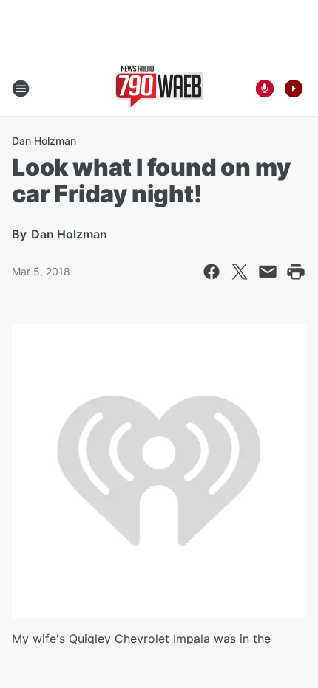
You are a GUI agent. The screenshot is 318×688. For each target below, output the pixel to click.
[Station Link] (159, 88)
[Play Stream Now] (293, 88)
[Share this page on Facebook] (211, 271)
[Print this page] (295, 271)
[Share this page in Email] (267, 271)
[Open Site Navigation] (21, 88)
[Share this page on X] (239, 271)
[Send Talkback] (265, 88)
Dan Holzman (44, 140)
